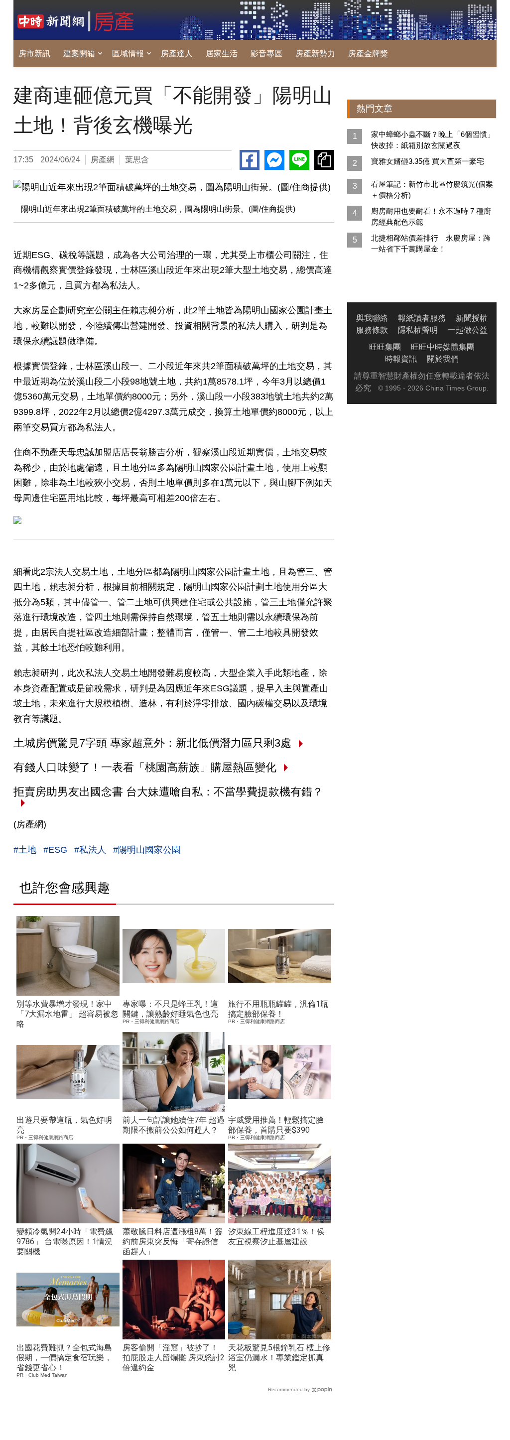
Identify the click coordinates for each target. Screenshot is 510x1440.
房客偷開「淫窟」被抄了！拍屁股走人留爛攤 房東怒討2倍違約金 (174, 1357)
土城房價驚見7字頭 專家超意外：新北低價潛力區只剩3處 (152, 743)
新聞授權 (472, 318)
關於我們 (443, 359)
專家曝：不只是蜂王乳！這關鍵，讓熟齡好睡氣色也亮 (170, 1009)
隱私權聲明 (418, 330)
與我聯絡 (372, 318)
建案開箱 (79, 53)
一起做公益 (468, 330)
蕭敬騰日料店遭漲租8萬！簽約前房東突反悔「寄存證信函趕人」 (173, 1241)
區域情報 (128, 53)
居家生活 (222, 53)
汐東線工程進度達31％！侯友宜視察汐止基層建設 (276, 1236)
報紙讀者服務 (422, 318)
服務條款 (372, 330)
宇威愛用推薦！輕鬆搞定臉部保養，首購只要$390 (276, 1125)
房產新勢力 (315, 53)
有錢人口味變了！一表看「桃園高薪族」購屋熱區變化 (144, 767)
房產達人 (177, 53)
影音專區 (266, 53)
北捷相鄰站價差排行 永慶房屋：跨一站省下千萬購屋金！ (431, 243)
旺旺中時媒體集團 (443, 347)
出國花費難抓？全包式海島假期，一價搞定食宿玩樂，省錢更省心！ (64, 1357)
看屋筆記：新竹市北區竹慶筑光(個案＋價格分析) (432, 189)
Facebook (249, 160)
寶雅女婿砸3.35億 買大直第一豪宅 (427, 161)
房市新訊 (34, 53)
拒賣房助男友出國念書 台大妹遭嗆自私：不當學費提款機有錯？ (168, 791)
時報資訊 (401, 359)
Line (299, 160)
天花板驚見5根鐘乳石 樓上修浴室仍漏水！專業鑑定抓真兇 (279, 1357)
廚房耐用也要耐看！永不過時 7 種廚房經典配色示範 (431, 216)
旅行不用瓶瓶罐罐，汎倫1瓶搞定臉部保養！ (278, 1009)
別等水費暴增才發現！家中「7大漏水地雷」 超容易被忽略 (67, 1014)
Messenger (274, 160)
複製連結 (324, 160)
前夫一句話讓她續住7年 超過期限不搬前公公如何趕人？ (174, 1125)
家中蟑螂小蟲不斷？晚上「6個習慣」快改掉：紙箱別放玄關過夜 (433, 139)
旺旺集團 (385, 347)
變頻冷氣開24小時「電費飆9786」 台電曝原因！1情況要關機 (64, 1241)
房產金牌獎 (368, 53)
